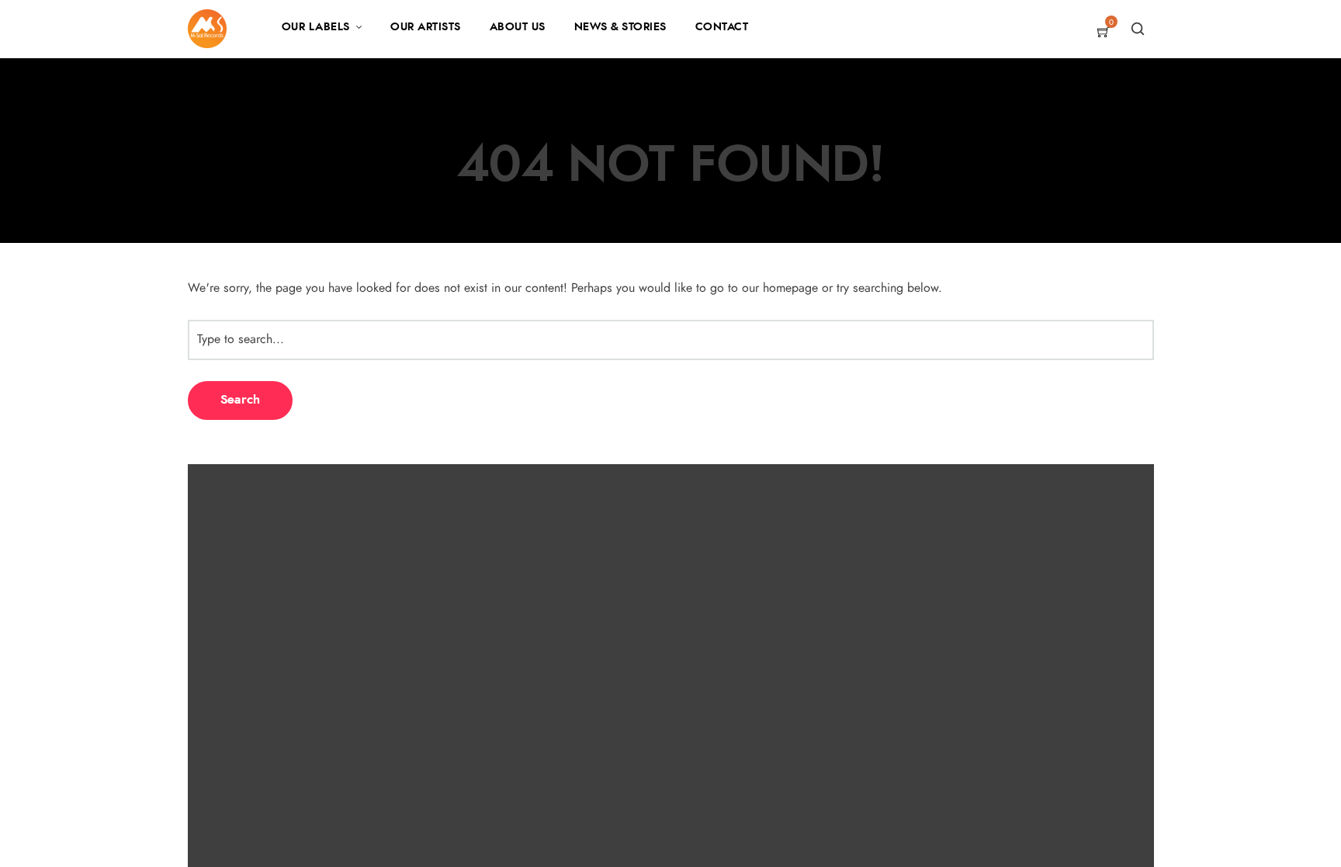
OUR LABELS (316, 27)
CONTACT (722, 27)
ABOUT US (518, 27)
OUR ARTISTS (425, 27)
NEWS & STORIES (620, 27)
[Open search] (1137, 28)
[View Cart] (1103, 33)
